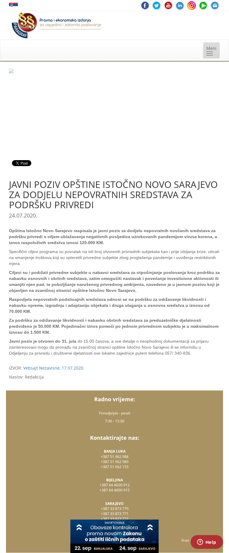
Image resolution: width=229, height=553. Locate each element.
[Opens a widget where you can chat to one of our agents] (206, 542)
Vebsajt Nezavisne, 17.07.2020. (53, 368)
